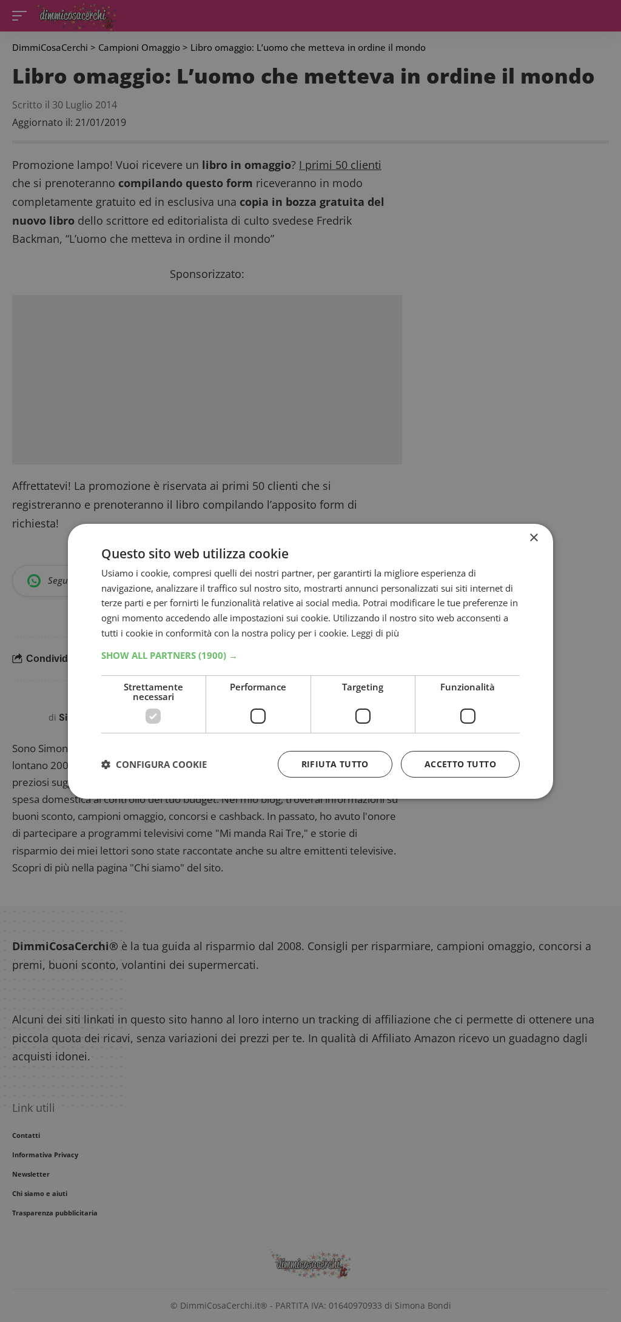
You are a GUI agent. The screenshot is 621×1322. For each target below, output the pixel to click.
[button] (310, 655)
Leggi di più (375, 633)
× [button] (533, 537)
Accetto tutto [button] (460, 764)
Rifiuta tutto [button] (335, 764)
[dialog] (310, 660)
